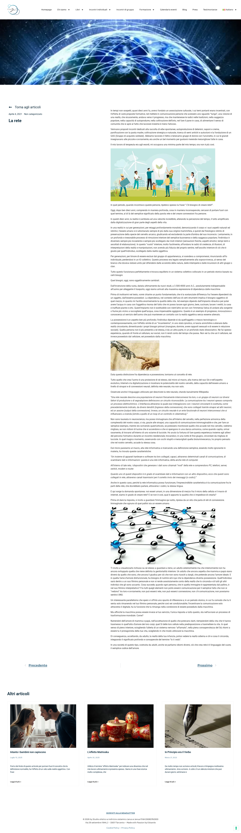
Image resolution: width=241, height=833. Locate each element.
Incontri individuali (98, 9)
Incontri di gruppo (125, 9)
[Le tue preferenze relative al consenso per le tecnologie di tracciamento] (236, 828)
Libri (78, 9)
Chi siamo (61, 9)
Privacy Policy (128, 828)
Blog (184, 9)
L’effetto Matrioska (98, 752)
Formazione (145, 9)
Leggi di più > (15, 782)
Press (195, 9)
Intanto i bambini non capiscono (28, 752)
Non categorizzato (33, 114)
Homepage (46, 9)
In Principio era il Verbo (178, 752)
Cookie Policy (112, 828)
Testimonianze (210, 9)
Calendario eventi (168, 9)
